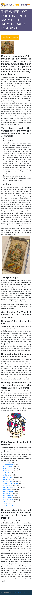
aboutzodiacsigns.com (19, 592)
